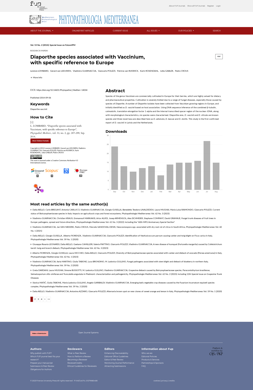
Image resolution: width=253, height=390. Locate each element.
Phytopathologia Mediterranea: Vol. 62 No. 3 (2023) (145, 214)
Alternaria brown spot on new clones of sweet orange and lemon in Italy (140, 291)
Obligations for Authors (41, 369)
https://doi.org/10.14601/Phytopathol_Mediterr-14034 (62, 90)
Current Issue (120, 31)
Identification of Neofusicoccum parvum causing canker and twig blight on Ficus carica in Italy (169, 236)
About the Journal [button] (41, 31)
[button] (36, 77)
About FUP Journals (177, 6)
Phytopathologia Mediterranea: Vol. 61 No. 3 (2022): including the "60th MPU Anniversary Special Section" (125, 222)
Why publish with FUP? (41, 353)
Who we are (147, 353)
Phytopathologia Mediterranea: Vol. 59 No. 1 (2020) (54, 239)
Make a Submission (39, 333)
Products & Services (150, 360)
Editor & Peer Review (113, 360)
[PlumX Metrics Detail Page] (38, 189)
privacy (164, 381)
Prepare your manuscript (41, 363)
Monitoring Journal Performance (119, 363)
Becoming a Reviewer (77, 360)
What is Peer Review (76, 353)
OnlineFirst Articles (83, 31)
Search (217, 31)
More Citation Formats (40, 141)
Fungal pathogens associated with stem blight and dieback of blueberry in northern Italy (167, 262)
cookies (157, 381)
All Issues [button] (152, 31)
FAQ (143, 366)
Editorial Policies (149, 356)
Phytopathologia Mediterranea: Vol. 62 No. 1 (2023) (54, 257)
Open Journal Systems (88, 333)
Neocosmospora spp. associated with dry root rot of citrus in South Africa (151, 227)
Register (210, 6)
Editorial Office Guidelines (116, 356)
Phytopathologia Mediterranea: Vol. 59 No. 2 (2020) (54, 265)
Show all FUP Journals (196, 6)
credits (172, 381)
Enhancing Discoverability (116, 353)
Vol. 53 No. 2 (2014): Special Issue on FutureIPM (52, 45)
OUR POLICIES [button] (185, 31)
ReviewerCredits (74, 363)
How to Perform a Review (79, 356)
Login (218, 6)
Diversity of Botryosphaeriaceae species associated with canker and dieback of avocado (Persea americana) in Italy (169, 253)
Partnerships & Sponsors (153, 363)
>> (49, 299)
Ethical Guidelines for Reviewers (82, 366)
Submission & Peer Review (42, 366)
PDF (219, 56)
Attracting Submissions (115, 366)
